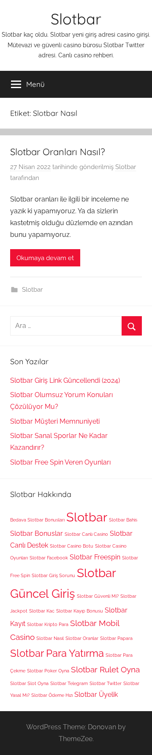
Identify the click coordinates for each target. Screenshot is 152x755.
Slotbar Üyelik (96, 695)
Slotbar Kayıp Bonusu (79, 610)
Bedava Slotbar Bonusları (37, 519)
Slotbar (76, 18)
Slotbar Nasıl (50, 638)
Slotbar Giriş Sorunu (53, 575)
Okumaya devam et (45, 258)
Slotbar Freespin (95, 557)
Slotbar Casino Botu (71, 545)
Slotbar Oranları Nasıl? (57, 152)
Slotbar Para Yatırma (57, 653)
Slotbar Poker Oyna (48, 670)
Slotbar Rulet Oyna (105, 669)
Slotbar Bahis (123, 519)
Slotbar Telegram (69, 683)
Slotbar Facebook (49, 557)
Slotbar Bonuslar (36, 533)
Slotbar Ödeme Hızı (52, 695)
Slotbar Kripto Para (47, 624)
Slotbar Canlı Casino (86, 534)
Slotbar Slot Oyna (29, 683)
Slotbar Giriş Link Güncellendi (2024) (65, 380)
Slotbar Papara (116, 638)
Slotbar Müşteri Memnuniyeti (55, 421)
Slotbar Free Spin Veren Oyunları (60, 462)
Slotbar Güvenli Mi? (98, 596)
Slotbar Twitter (106, 683)
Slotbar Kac (41, 610)
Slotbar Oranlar (81, 638)
